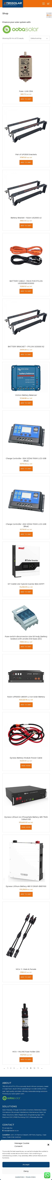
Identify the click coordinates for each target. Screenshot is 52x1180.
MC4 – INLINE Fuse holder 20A (26, 1052)
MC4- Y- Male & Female (26, 969)
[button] (48, 1144)
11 (38, 1068)
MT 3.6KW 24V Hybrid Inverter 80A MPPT (26, 584)
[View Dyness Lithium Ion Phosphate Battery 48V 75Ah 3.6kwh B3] (26, 794)
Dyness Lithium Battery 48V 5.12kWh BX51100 (26, 886)
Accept (26, 1164)
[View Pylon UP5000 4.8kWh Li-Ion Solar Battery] (26, 675)
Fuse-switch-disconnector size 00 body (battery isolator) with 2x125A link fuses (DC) (26, 637)
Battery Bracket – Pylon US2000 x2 (26, 218)
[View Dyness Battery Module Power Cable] (26, 734)
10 (34, 1068)
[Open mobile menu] (43, 4)
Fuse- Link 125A (26, 91)
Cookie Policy (20, 1177)
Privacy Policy (31, 1177)
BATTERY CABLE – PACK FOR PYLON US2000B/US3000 (26, 282)
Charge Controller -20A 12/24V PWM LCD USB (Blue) (26, 525)
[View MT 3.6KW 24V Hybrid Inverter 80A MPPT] (26, 562)
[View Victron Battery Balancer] (26, 378)
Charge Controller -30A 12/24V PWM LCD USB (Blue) (26, 459)
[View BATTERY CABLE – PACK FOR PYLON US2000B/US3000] (26, 256)
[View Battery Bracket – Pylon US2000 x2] (26, 193)
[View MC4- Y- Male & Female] (26, 935)
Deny (26, 1171)
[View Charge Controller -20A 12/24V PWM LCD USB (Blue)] (26, 499)
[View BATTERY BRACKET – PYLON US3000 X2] (26, 322)
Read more (26, 766)
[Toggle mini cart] (48, 3)
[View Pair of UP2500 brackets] (26, 130)
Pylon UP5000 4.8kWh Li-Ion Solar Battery (26, 697)
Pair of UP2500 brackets (26, 154)
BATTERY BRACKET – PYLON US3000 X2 (26, 346)
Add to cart (26, 99)
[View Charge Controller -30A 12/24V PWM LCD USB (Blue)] (26, 434)
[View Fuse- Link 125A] (26, 66)
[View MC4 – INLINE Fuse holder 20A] (26, 1017)
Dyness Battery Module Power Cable (26, 758)
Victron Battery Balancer (26, 395)
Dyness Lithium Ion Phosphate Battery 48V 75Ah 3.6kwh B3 (26, 818)
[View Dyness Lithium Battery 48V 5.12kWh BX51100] (26, 860)
